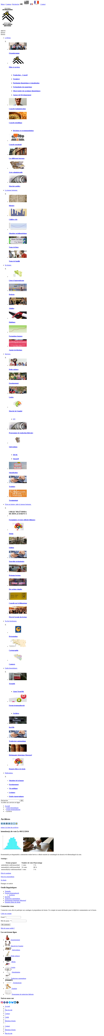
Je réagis (3, 880)
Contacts (12, 664)
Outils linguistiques (12, 808)
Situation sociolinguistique (18, 233)
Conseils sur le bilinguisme (18, 603)
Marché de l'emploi (15, 411)
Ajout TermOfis (18, 691)
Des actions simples (15, 589)
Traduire (12, 486)
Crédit (7, 1017)
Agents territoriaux (15, 350)
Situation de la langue (16, 780)
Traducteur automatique (17, 741)
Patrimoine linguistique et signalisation (26, 83)
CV (14, 419)
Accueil (7, 806)
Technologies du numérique (22, 87)
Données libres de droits (17, 769)
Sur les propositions (7, 877)
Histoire (11, 205)
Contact (43, 4)
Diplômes (12, 322)
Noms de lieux (14, 247)
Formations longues (15, 336)
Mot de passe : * (6, 921)
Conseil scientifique (15, 123)
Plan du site (8, 1010)
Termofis (12, 684)
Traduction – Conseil (20, 75)
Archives (16, 713)
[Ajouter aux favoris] (16, 824)
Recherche (15, 4)
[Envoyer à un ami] (14, 824)
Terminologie (13, 500)
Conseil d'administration (17, 109)
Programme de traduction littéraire (21, 433)
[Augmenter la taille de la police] (4, 824)
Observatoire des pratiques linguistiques (26, 91)
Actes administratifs (16, 172)
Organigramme (14, 53)
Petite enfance (13, 369)
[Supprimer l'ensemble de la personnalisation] (9, 824)
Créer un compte (6, 913)
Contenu (8, 4)
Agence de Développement (22, 95)
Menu (3, 4)
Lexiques (12, 792)
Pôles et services (14, 67)
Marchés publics (14, 186)
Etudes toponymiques (16, 796)
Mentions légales (10, 1021)
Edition (11, 547)
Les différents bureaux (16, 158)
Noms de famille (14, 261)
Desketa (11, 294)
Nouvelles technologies (16, 561)
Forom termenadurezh (17, 705)
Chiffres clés (13, 219)
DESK (15, 455)
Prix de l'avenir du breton (18, 617)
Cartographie (13, 650)
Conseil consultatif (15, 144)
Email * (3, 917)
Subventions (13, 447)
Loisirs (11, 397)
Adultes (11, 308)
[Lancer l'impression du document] (12, 824)
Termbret (16, 79)
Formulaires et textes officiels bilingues (22, 520)
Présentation (13, 636)
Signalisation (13, 472)
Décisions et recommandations (23, 130)
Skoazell (16, 459)
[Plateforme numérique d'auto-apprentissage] (18, 290)
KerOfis (11, 727)
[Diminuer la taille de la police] (2, 824)
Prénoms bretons (15, 575)
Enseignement (14, 383)
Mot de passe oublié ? (8, 928)
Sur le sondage (6, 873)
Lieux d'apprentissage (16, 280)
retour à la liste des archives (9, 827)
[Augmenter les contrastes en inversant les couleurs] (7, 824)
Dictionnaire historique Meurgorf (20, 755)
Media (11, 534)
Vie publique (13, 788)
